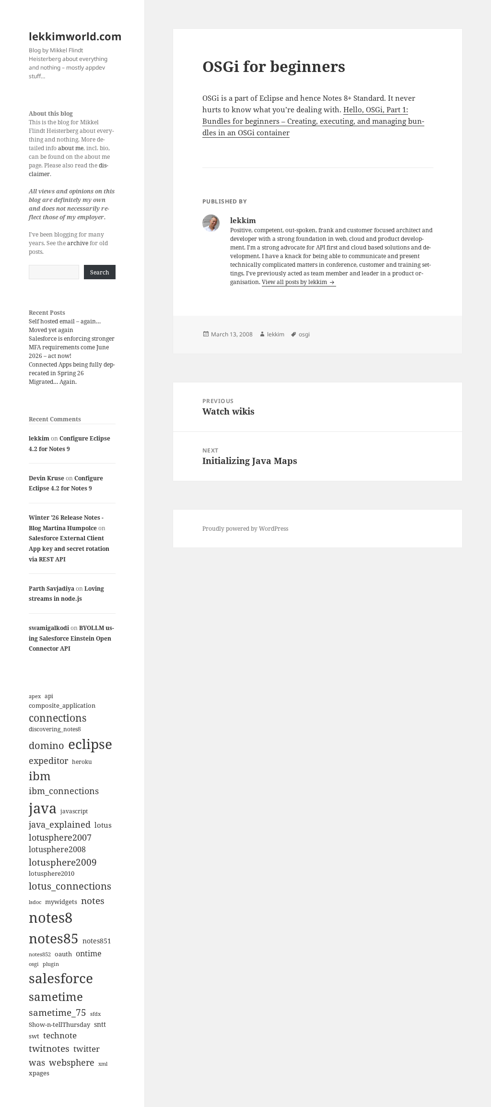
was (37, 1062)
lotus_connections (70, 886)
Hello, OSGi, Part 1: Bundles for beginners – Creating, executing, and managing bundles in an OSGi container (313, 121)
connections (57, 718)
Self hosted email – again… (65, 321)
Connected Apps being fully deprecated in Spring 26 (72, 368)
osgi (34, 964)
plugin (51, 963)
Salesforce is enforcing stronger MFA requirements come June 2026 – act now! (72, 347)
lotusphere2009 (63, 862)
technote (60, 1035)
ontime (89, 953)
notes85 (54, 938)
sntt (100, 1024)
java (43, 807)
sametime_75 (57, 1012)
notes (93, 900)
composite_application (62, 705)
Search (99, 272)
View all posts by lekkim (295, 282)
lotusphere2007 (60, 837)
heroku (82, 762)
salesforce (61, 978)
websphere (71, 1062)
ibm (40, 776)
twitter (86, 1048)
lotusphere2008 (57, 849)
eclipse (90, 744)
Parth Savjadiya (51, 588)
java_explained (60, 824)
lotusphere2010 (51, 873)
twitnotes (49, 1048)
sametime (56, 996)
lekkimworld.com (75, 36)
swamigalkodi (49, 628)
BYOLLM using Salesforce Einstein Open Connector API (71, 638)
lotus (103, 825)
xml (102, 1063)
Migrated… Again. (53, 382)
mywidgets (61, 901)
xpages (39, 1073)
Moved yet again (51, 330)
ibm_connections (64, 791)
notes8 (50, 917)
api (49, 696)
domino (46, 745)
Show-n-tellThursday (59, 1024)
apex (35, 696)
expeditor (48, 760)
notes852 (40, 954)
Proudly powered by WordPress (245, 528)
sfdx (95, 1014)
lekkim (39, 438)
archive (77, 243)
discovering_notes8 (55, 729)
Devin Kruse (46, 478)
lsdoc (35, 901)
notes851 (96, 940)
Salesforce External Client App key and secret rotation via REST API (69, 548)
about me (70, 148)
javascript (74, 811)
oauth (63, 954)
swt (34, 1036)
